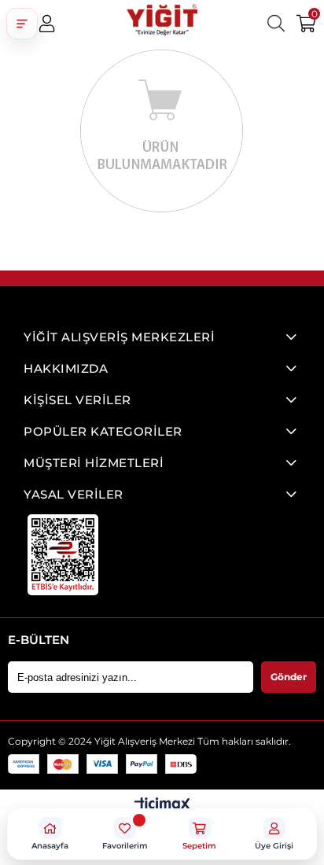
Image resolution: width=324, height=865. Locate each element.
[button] (22, 23)
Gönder (289, 677)
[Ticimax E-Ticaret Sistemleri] (162, 805)
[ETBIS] (63, 554)
